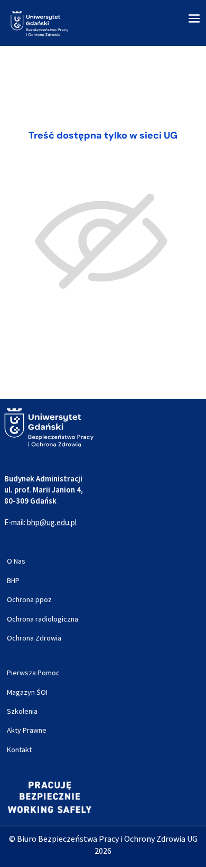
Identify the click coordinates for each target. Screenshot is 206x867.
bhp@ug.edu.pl (52, 522)
